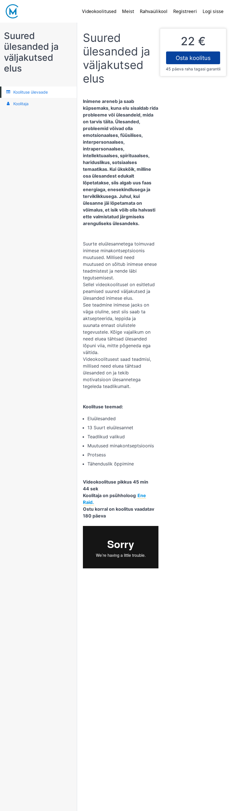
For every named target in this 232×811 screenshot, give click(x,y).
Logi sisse (213, 11)
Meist (128, 11)
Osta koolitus (193, 58)
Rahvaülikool (153, 11)
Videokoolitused (99, 11)
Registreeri (185, 11)
